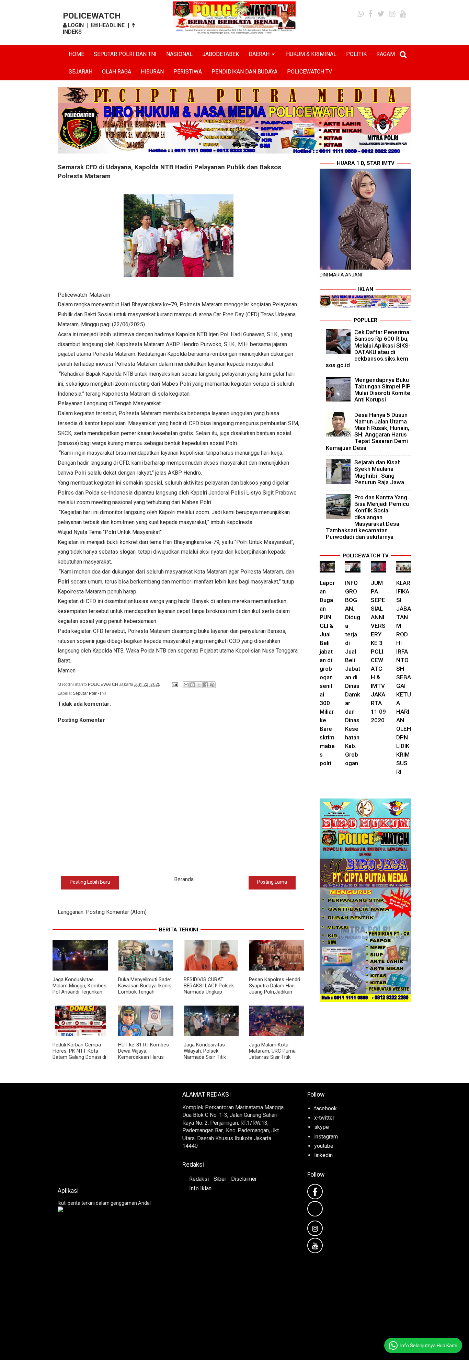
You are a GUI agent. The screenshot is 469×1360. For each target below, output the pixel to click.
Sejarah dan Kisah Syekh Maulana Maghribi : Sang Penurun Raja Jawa (379, 472)
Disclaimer (244, 1179)
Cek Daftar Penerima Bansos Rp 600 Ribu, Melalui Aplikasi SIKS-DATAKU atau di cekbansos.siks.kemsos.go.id (368, 349)
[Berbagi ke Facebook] (205, 684)
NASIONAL (179, 54)
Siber (220, 1179)
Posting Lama (272, 882)
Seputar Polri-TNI (89, 693)
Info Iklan (200, 1188)
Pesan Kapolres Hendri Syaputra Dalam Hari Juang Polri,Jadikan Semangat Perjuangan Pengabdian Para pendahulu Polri (274, 994)
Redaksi (199, 1179)
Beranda (184, 879)
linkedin (323, 1155)
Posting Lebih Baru (90, 882)
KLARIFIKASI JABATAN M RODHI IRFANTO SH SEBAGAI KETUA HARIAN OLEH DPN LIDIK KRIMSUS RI (403, 677)
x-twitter (324, 1117)
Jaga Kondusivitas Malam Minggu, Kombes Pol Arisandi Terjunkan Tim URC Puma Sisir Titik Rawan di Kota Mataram (79, 994)
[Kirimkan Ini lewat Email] (186, 684)
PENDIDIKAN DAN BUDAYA (244, 71)
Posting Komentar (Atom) (116, 912)
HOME (76, 54)
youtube (323, 1146)
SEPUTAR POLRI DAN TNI (125, 54)
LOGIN (75, 25)
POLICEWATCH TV (309, 71)
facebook (325, 1108)
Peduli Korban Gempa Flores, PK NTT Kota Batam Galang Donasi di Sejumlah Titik (79, 1054)
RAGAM (385, 54)
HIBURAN (152, 71)
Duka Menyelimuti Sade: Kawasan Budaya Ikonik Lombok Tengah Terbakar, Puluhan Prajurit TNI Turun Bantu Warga (145, 994)
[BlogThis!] (192, 684)
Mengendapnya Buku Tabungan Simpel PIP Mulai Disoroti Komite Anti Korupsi (382, 389)
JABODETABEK (220, 54)
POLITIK (356, 54)
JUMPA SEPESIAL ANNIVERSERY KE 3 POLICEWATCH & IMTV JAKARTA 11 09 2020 (378, 651)
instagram (326, 1136)
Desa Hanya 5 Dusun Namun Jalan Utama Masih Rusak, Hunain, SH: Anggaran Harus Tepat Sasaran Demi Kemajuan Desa (368, 431)
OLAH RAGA (116, 71)
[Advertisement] (110, 1133)
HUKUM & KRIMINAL (311, 54)
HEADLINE (111, 25)
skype (321, 1127)
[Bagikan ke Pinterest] (212, 684)
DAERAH (259, 54)
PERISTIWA (187, 71)
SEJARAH (80, 71)
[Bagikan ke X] (199, 684)
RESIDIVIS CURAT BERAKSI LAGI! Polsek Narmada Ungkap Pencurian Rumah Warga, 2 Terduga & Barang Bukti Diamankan (211, 994)
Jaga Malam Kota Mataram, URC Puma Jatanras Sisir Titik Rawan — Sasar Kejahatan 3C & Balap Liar (273, 1060)
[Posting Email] (174, 684)
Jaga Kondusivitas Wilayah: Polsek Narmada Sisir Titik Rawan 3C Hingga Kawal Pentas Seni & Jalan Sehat (211, 1060)
